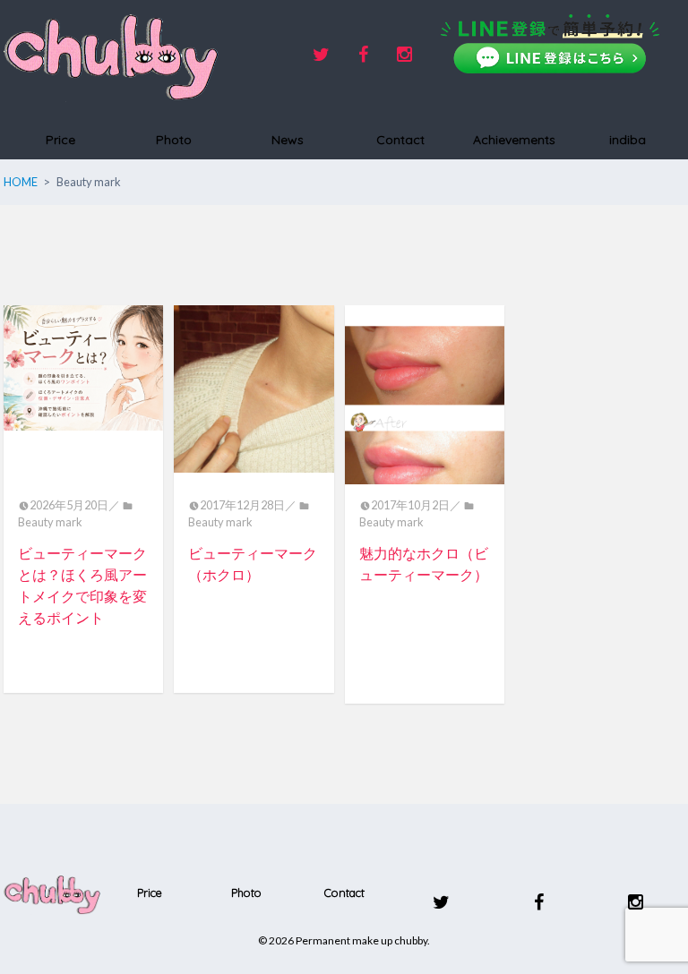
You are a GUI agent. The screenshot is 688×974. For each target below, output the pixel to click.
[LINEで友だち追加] (550, 43)
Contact (400, 140)
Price (60, 140)
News (287, 140)
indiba (627, 140)
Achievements (514, 140)
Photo (174, 140)
